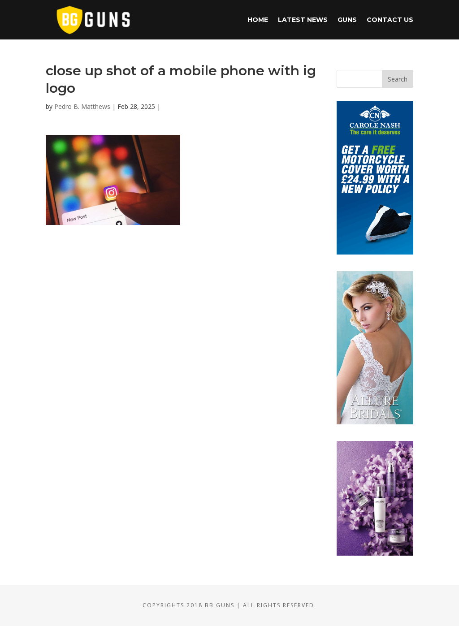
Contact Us (390, 20)
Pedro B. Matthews (82, 106)
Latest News (303, 20)
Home (257, 20)
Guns (347, 20)
